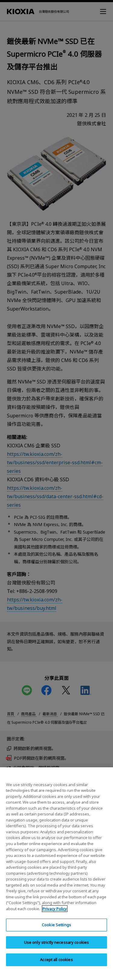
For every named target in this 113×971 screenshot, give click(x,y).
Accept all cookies (56, 959)
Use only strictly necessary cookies (56, 942)
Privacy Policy (54, 908)
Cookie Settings (56, 924)
